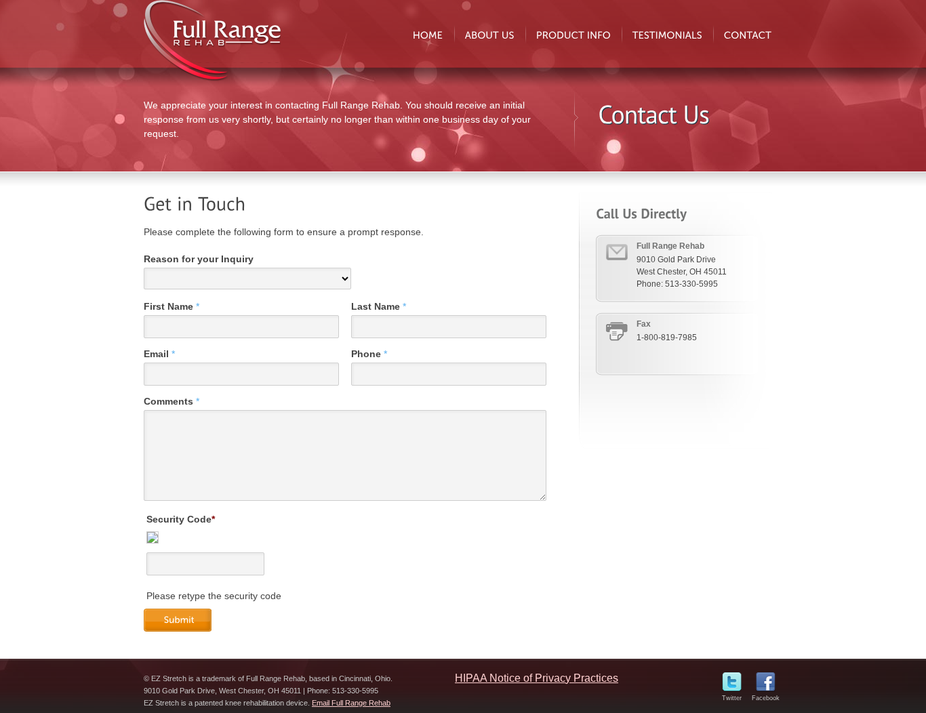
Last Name (378, 306)
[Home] (428, 34)
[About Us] (489, 34)
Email (159, 353)
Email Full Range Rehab (351, 703)
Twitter (732, 698)
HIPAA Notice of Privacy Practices (536, 678)
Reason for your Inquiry (199, 258)
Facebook (766, 698)
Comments (171, 401)
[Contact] (747, 34)
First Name (171, 306)
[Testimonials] (667, 34)
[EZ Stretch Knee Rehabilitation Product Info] (573, 34)
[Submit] (183, 620)
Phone (369, 353)
